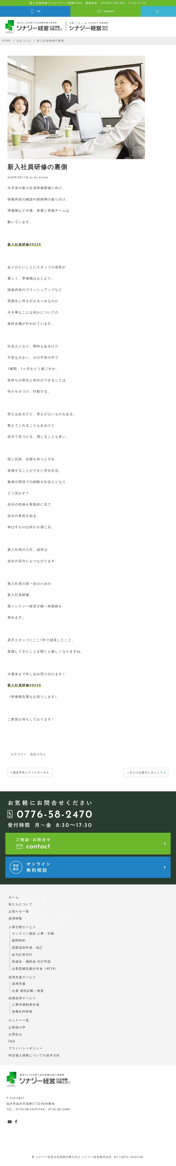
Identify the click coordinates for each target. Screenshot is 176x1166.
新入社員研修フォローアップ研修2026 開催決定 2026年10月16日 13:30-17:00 (88, 3)
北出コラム (38, 754)
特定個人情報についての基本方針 (34, 1055)
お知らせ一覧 (19, 911)
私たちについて (21, 904)
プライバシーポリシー (26, 1048)
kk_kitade (41, 177)
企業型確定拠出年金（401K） (35, 968)
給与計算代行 (22, 954)
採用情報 (15, 918)
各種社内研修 (22, 1011)
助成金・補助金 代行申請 (31, 961)
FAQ (12, 1041)
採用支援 (19, 983)
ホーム (14, 897)
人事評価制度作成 (25, 1004)
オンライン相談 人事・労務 (33, 933)
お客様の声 (17, 1027)
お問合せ (15, 1034)
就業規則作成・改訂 (27, 947)
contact (108, 11)
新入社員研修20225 (24, 245)
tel (38, 11)
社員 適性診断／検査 (28, 990)
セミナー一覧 (19, 1020)
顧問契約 (19, 940)
